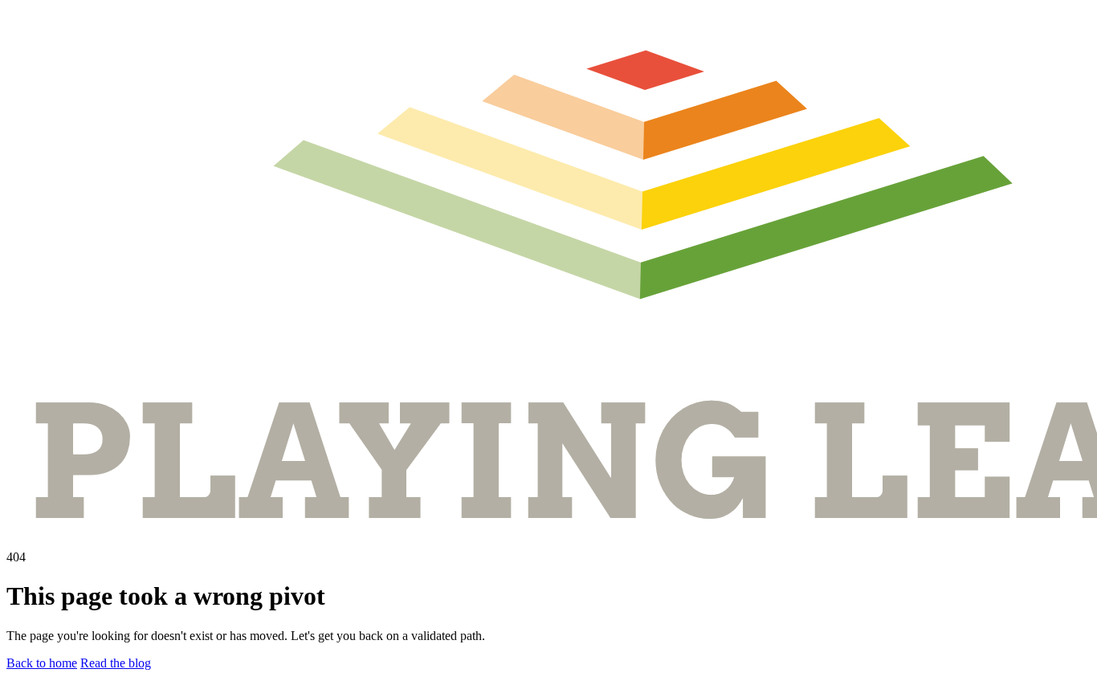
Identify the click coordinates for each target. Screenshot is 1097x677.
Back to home (41, 663)
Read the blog (115, 663)
